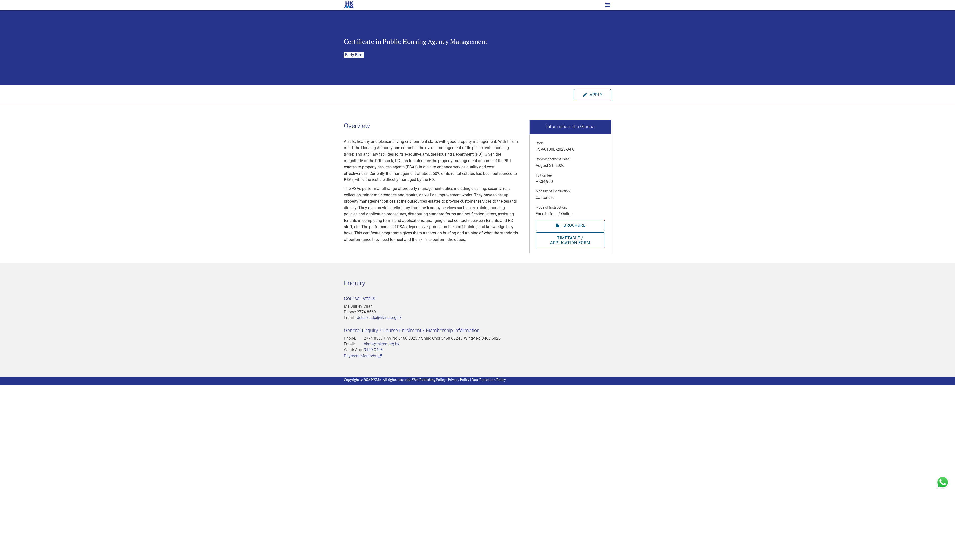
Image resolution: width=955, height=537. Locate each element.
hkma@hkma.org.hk (381, 344)
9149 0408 (373, 349)
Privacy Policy (458, 379)
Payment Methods (360, 356)
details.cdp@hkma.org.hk (379, 317)
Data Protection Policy (489, 379)
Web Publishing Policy (429, 379)
